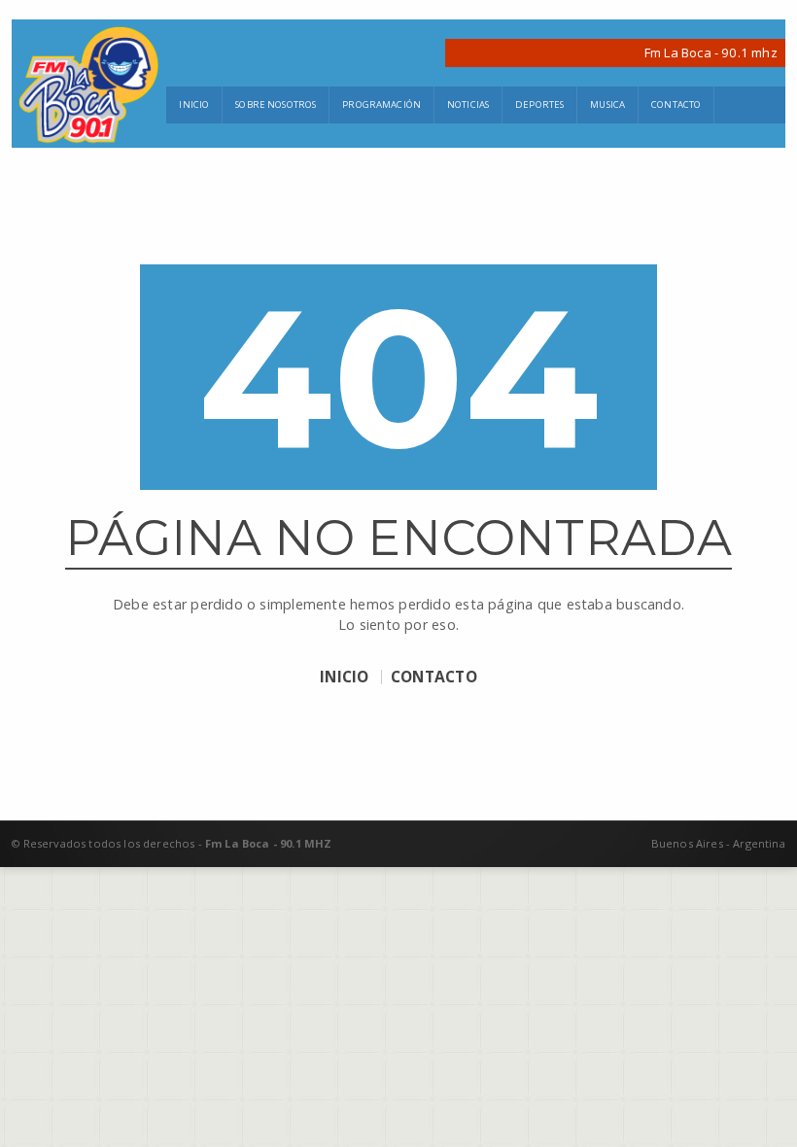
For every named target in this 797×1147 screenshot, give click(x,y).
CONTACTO (434, 677)
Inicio (194, 104)
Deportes (539, 104)
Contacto (676, 104)
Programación (381, 104)
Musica (607, 104)
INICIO (344, 677)
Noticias (468, 104)
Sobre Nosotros (275, 104)
